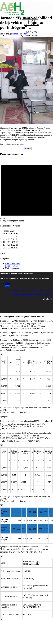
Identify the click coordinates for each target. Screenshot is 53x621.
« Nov (2, 253)
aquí (22, 144)
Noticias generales (12, 268)
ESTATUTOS (31, 32)
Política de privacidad (17, 290)
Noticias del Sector (18, 34)
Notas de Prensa (11, 266)
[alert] (26, 190)
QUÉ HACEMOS (29, 35)
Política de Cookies (35, 290)
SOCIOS (31, 28)
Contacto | (49, 290)
